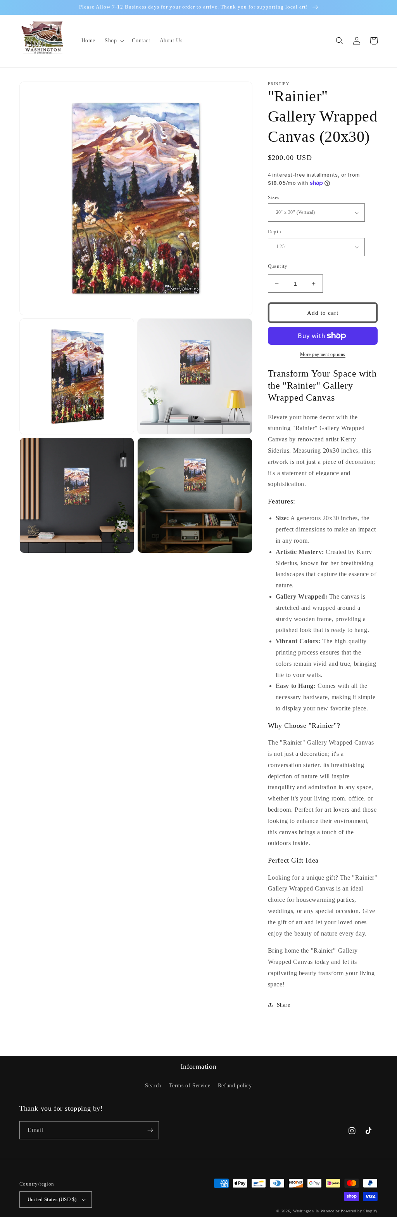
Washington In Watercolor (316, 1211)
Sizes (274, 197)
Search (153, 1086)
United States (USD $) (52, 1199)
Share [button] (283, 1005)
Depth (274, 231)
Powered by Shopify (359, 1211)
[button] (113, 41)
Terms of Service (190, 1086)
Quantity (278, 266)
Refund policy (235, 1086)
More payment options (322, 354)
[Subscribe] (150, 1130)
